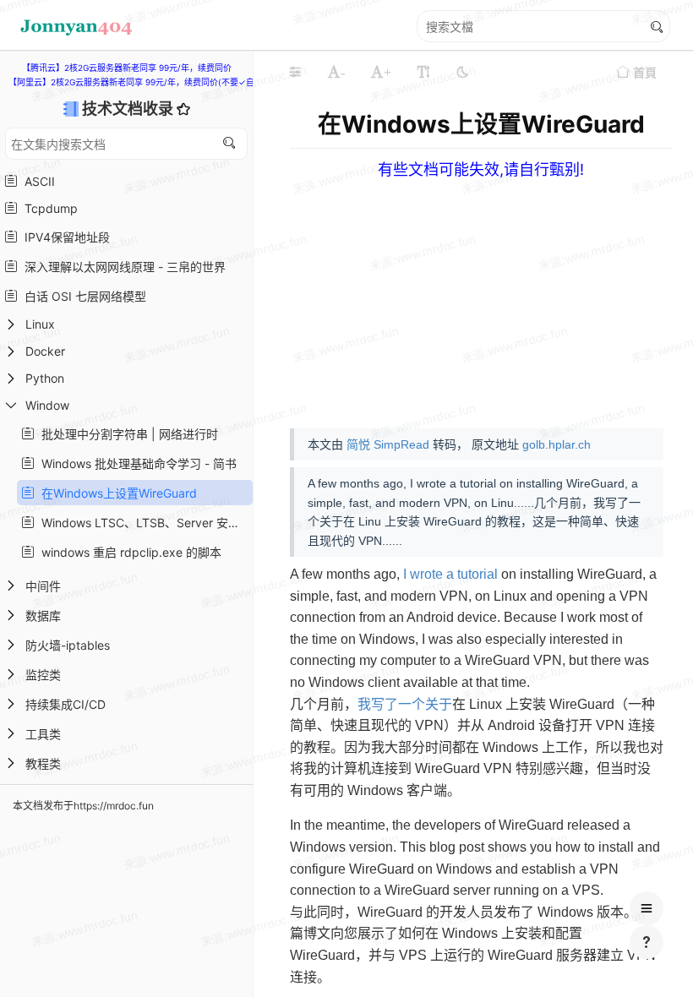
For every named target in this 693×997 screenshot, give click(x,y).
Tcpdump (48, 208)
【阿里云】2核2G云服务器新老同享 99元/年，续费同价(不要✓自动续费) (145, 82)
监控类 (43, 674)
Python (44, 378)
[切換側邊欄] (295, 72)
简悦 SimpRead (387, 444)
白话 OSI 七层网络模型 (82, 296)
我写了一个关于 (404, 704)
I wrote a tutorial (450, 574)
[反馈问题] (646, 942)
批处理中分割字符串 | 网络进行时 (126, 434)
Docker (45, 351)
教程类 (43, 763)
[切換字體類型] (423, 72)
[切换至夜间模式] (462, 72)
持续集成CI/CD (65, 704)
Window (47, 405)
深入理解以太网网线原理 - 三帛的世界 (122, 266)
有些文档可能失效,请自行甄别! (481, 169)
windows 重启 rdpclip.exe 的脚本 (128, 552)
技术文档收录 (129, 108)
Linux (40, 324)
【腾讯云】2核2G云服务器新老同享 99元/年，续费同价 (127, 68)
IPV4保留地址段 (64, 237)
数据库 (43, 615)
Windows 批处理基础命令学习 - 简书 (136, 463)
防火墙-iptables (67, 645)
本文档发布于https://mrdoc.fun (83, 805)
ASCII (36, 181)
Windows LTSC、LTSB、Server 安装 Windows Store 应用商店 (141, 522)
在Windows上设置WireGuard (116, 493)
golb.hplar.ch (556, 444)
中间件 (43, 586)
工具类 (43, 734)
